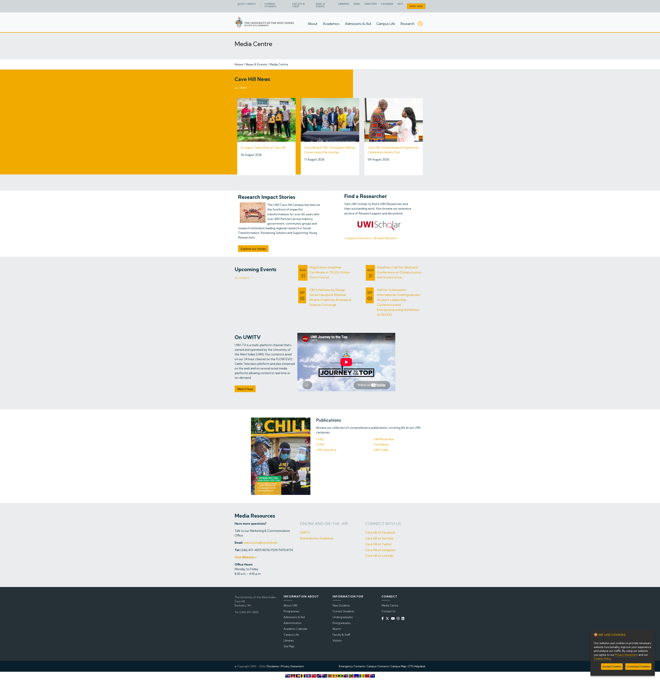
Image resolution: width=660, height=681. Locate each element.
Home (239, 64)
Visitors (337, 640)
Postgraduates (342, 623)
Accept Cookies (611, 666)
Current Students (270, 5)
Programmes (291, 611)
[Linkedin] (404, 618)
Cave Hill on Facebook (380, 532)
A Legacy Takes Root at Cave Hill (263, 147)
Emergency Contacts (352, 666)
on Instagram (386, 550)
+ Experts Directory (357, 238)
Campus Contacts (378, 666)
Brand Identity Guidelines (317, 538)
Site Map (289, 646)
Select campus (246, 4)
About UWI (290, 605)
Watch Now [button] (245, 389)
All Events (242, 278)
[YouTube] (393, 618)
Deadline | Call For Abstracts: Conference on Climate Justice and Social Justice (399, 272)
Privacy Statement (292, 666)
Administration (292, 623)
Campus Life (385, 24)
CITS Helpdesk (416, 666)
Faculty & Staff (298, 5)
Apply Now (416, 6)
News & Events (320, 5)
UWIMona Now (383, 439)
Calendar (387, 4)
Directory (371, 4)
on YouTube (385, 538)
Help (400, 4)
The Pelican (381, 444)
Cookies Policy (602, 658)
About (312, 24)
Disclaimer (273, 666)
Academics (331, 24)
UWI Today (381, 450)
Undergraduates (343, 617)
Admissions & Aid (358, 24)
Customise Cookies (638, 666)
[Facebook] (383, 618)
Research (407, 24)
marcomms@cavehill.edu (260, 542)
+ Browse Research (384, 238)
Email (357, 4)
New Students (341, 605)
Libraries (344, 4)
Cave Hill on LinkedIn (379, 555)
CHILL (320, 439)
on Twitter (385, 544)
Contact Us (388, 611)
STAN (320, 444)
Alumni (337, 628)
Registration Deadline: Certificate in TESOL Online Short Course (329, 272)
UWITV (305, 532)
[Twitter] (388, 618)
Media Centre (390, 605)
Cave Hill (371, 538)
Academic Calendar (295, 628)
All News (241, 87)
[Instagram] (399, 618)
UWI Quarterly (326, 450)
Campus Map (398, 666)
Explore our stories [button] (253, 249)
